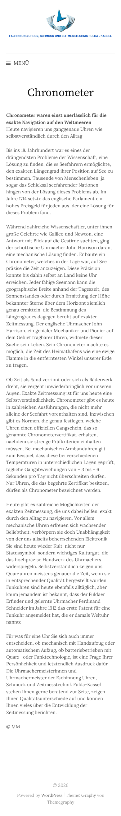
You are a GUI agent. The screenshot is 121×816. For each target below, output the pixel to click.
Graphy (88, 795)
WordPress (51, 795)
